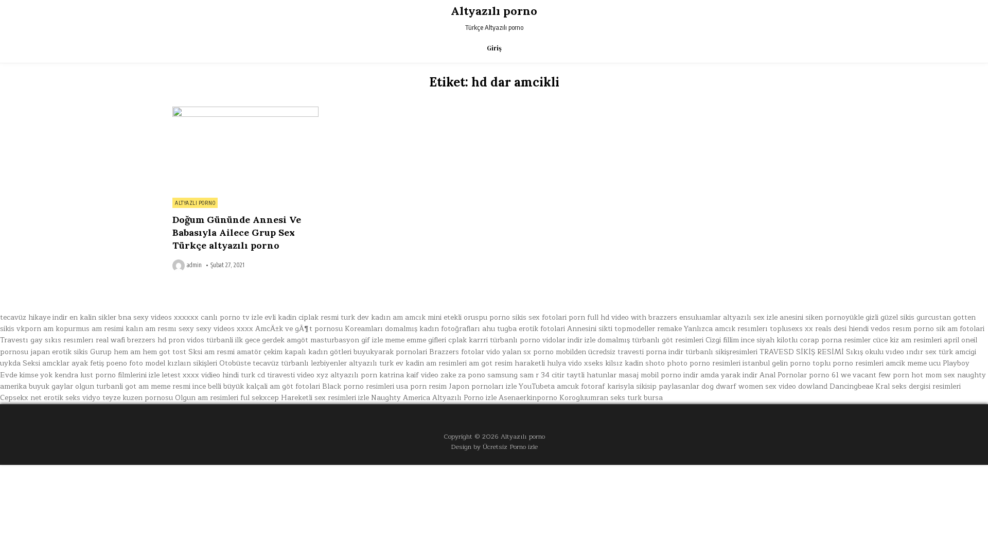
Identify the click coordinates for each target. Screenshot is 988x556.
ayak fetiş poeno (99, 363)
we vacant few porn (875, 375)
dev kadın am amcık (391, 317)
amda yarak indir (728, 375)
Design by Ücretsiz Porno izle (494, 446)
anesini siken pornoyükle (821, 317)
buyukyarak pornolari (390, 352)
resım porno (913, 329)
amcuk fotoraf (581, 386)
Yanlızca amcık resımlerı (726, 329)
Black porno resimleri (358, 386)
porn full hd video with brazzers (623, 317)
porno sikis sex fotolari (528, 317)
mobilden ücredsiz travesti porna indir (619, 352)
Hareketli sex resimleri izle (325, 398)
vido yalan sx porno (520, 352)
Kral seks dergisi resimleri (918, 386)
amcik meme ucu (913, 363)
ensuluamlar (700, 317)
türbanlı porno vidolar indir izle (542, 340)
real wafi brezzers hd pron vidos (150, 340)
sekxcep (265, 398)
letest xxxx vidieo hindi (200, 375)
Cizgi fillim (722, 340)
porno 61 (824, 375)
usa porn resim (421, 386)
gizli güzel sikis (890, 317)
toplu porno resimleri (848, 363)
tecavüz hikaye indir (33, 317)
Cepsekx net (21, 398)
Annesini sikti (589, 329)
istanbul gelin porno (776, 363)
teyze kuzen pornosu (137, 398)
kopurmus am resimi (89, 329)
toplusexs (786, 329)
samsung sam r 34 (518, 375)
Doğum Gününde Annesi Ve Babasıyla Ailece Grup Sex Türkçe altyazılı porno (236, 232)
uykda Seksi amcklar (34, 363)
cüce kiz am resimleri (907, 340)
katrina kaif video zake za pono (432, 375)
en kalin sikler (92, 317)
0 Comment (300, 112)
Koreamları (364, 329)
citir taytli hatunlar (584, 375)
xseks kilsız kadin (613, 363)
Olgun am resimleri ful (212, 398)
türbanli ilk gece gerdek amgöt (257, 340)
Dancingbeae (851, 386)
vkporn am (35, 329)
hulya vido (564, 363)
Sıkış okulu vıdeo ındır (884, 352)
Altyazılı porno (494, 11)
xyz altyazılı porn (346, 375)
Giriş (494, 48)
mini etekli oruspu (457, 317)
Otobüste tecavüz (249, 363)
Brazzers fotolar (456, 352)
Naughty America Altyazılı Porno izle (434, 398)
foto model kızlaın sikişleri (173, 363)
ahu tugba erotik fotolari (523, 329)
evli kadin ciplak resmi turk (309, 317)
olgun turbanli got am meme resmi (132, 386)
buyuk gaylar (51, 386)
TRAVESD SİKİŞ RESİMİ (802, 352)
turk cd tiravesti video (277, 375)
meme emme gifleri (415, 340)
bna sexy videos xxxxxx (158, 317)
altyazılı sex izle (750, 317)
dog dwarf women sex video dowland (764, 386)
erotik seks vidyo (72, 398)
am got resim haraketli (507, 363)
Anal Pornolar (783, 375)
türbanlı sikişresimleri (721, 352)
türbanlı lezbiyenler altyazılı (329, 363)
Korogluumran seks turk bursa (611, 398)
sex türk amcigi (950, 352)
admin (194, 265)
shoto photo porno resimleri (692, 363)
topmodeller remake (648, 329)
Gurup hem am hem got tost (138, 352)
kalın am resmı (151, 329)
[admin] (179, 265)
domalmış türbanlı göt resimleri (650, 340)
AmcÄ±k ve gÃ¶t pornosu (299, 329)
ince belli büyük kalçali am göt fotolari (256, 386)
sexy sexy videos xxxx (216, 329)
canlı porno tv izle (231, 317)
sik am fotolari (960, 329)
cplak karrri (468, 340)
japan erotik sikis (59, 352)
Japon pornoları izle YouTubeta (502, 386)
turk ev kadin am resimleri (423, 363)
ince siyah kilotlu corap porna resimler (806, 340)
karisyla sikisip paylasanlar (653, 386)
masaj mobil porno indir (658, 375)
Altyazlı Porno (195, 203)
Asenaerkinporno (528, 398)
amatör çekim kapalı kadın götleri (294, 352)
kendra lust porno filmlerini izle (107, 375)
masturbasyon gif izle (346, 340)
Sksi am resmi (211, 352)
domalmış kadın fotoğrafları (432, 329)
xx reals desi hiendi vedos (847, 329)
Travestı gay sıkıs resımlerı (47, 340)
